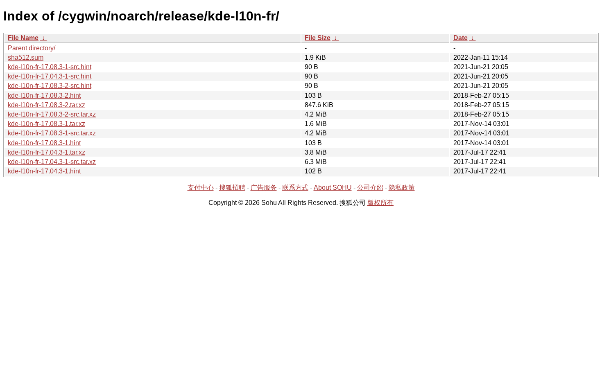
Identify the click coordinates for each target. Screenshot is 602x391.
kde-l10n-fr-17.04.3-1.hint (44, 171)
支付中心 (201, 187)
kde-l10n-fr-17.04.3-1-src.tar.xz (52, 161)
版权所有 (380, 202)
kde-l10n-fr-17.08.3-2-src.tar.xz (52, 114)
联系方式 (295, 187)
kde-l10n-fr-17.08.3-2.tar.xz (46, 104)
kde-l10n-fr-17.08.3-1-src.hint (49, 66)
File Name (23, 37)
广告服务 (264, 187)
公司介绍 (370, 187)
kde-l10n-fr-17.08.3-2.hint (44, 95)
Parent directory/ (31, 48)
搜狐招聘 (232, 187)
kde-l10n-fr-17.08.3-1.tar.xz (46, 123)
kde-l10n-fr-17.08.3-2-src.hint (49, 85)
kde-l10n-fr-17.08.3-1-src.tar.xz (52, 133)
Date (460, 37)
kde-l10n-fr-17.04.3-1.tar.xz (46, 152)
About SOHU (333, 187)
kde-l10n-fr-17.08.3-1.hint (44, 142)
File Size (317, 37)
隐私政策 (402, 187)
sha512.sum (25, 57)
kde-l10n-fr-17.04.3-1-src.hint (49, 76)
